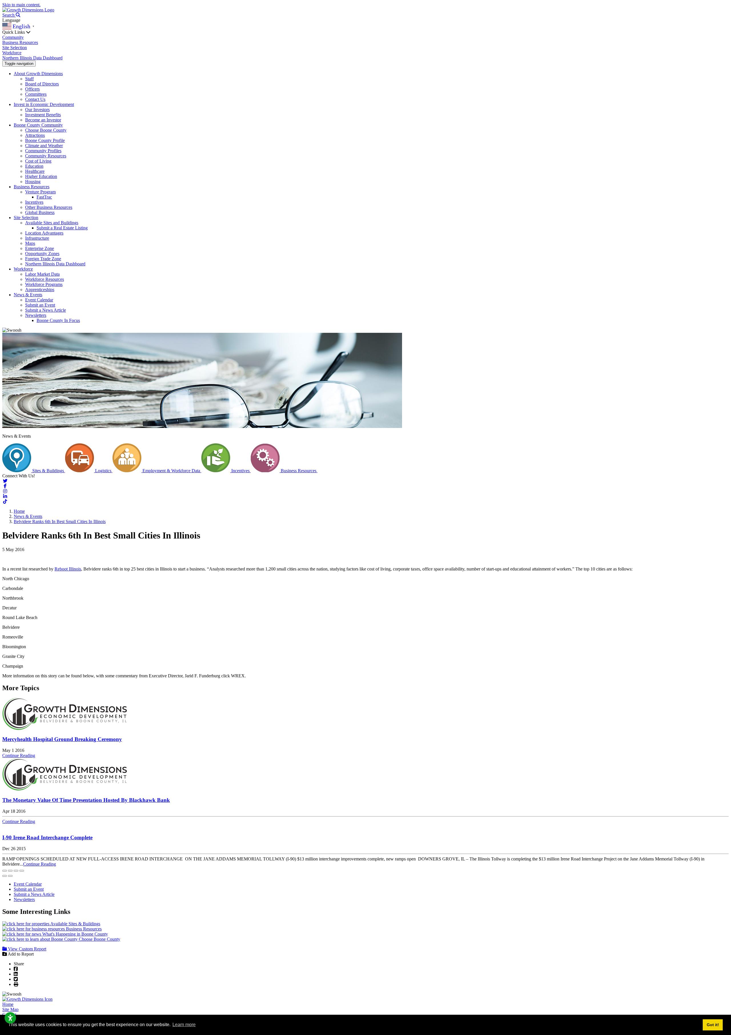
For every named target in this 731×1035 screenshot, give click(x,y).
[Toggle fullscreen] (16, 871)
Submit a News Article (45, 310)
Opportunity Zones (42, 253)
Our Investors (37, 109)
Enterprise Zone (39, 248)
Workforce (11, 52)
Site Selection (14, 47)
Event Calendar (39, 299)
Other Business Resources (48, 207)
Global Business (40, 212)
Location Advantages (44, 233)
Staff (29, 78)
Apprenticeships (39, 289)
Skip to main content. (21, 4)
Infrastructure (37, 238)
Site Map (10, 1009)
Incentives (34, 202)
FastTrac (44, 197)
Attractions (35, 135)
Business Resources (20, 42)
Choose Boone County (46, 130)
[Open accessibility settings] (10, 1018)
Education (34, 166)
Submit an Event (40, 305)
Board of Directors (42, 83)
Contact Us (35, 99)
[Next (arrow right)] (10, 876)
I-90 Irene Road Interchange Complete (47, 837)
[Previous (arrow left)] (4, 876)
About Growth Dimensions (38, 73)
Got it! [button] (713, 1024)
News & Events (28, 294)
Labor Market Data (42, 274)
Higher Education (41, 176)
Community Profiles (43, 150)
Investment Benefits (43, 114)
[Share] (10, 871)
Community (13, 37)
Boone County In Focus (58, 320)
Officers (32, 89)
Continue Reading (18, 755)
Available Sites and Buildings (51, 222)
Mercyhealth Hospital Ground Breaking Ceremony (62, 739)
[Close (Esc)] (4, 871)
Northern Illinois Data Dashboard (32, 57)
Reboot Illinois (68, 568)
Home (7, 1004)
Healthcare (35, 171)
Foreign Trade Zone (43, 258)
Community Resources (45, 155)
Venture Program (40, 191)
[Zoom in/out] (21, 871)
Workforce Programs (44, 284)
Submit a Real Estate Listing (62, 227)
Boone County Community (38, 125)
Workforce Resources (44, 279)
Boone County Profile (45, 140)
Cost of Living (38, 161)
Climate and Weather (44, 145)
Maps (30, 243)
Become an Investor (43, 119)
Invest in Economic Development (44, 104)
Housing (33, 181)
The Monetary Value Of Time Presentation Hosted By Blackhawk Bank (86, 800)
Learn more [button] (184, 1024)
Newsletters (35, 315)
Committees (36, 94)
